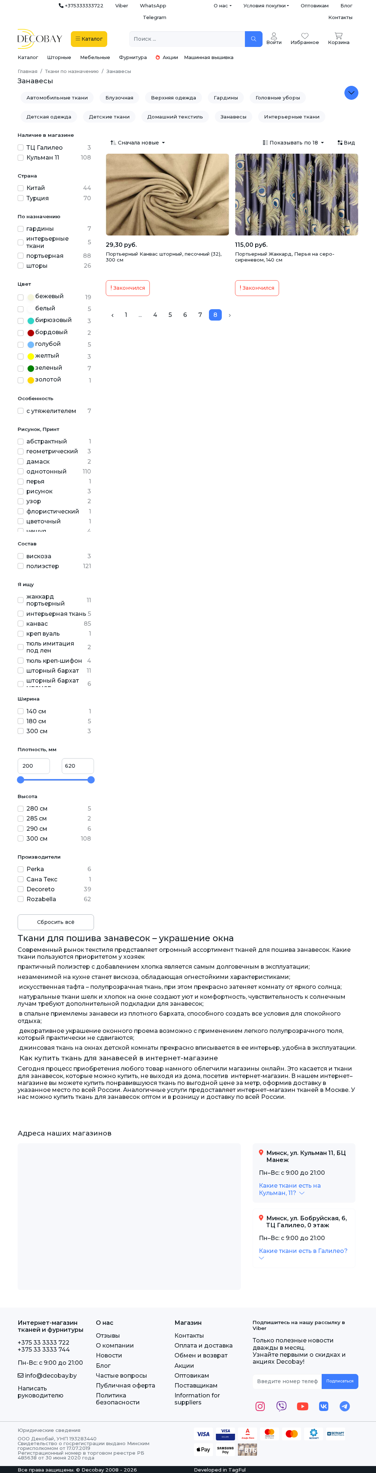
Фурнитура (133, 57)
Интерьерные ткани (291, 117)
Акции (169, 57)
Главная (27, 71)
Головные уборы (278, 97)
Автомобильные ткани (57, 97)
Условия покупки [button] (264, 5)
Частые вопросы (121, 1375)
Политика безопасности (118, 1399)
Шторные (59, 57)
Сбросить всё (56, 922)
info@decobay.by (50, 1375)
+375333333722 (84, 5)
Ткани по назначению (72, 71)
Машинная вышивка (209, 57)
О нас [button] (221, 5)
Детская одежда (48, 117)
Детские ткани (109, 117)
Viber (121, 5)
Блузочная (119, 97)
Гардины (226, 97)
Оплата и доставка (203, 1345)
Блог (346, 5)
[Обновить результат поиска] (254, 39)
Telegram (154, 17)
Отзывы (108, 1335)
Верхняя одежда (173, 97)
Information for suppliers (197, 1399)
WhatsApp (153, 5)
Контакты (340, 17)
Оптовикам (315, 5)
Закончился (128, 288)
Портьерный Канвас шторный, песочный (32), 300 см (163, 257)
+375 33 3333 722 (43, 1342)
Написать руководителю (41, 1392)
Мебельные (95, 57)
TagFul (237, 1470)
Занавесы (233, 117)
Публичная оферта (125, 1385)
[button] (290, 1189)
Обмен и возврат (201, 1355)
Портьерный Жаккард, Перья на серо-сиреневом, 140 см (285, 257)
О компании (115, 1345)
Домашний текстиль (175, 117)
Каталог (28, 57)
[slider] (20, 779)
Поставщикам (196, 1385)
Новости (109, 1355)
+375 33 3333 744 (44, 1349)
